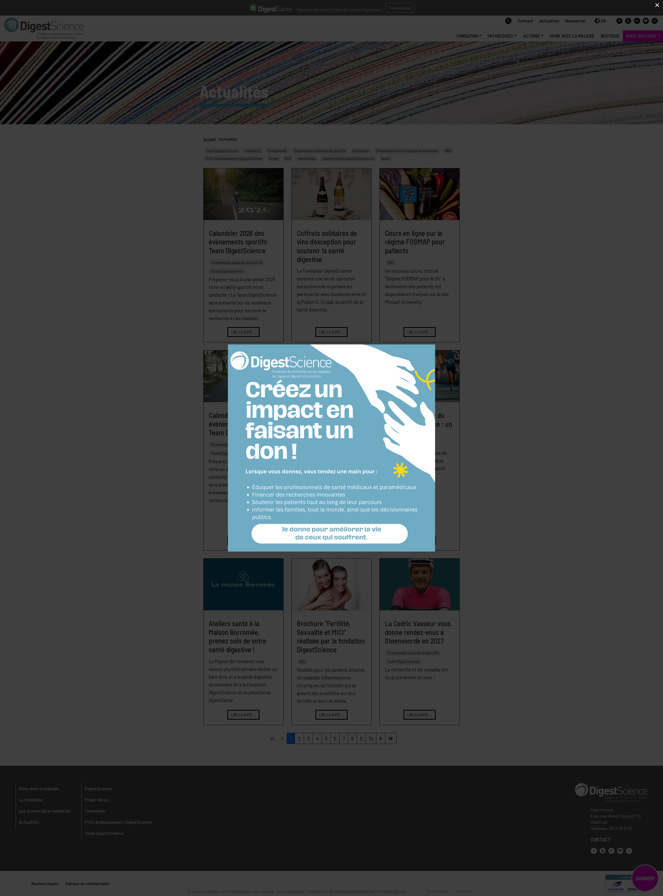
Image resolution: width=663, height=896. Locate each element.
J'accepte (464, 890)
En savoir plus (437, 890)
